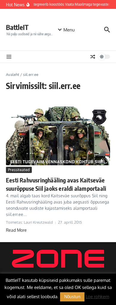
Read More (16, 230)
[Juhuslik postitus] (92, 56)
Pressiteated (19, 169)
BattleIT (17, 27)
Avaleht (12, 74)
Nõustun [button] (72, 296)
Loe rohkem (97, 296)
